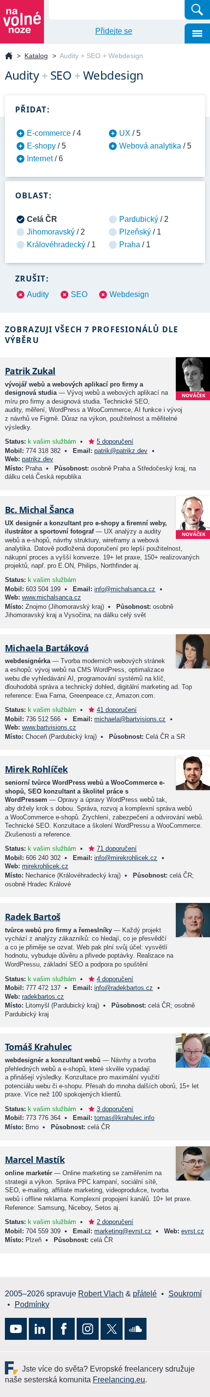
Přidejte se (113, 31)
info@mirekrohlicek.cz (125, 857)
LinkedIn (40, 1329)
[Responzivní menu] (197, 33)
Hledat (197, 10)
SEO (79, 294)
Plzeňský (135, 232)
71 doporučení (117, 848)
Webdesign (129, 294)
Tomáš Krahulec (38, 1047)
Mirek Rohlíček (36, 769)
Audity (38, 294)
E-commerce (49, 133)
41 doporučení (117, 709)
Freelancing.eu (13, 1368)
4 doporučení (115, 979)
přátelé (145, 1294)
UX (124, 133)
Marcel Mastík (34, 1159)
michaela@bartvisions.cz (130, 719)
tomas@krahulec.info (124, 1117)
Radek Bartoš (33, 917)
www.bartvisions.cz (49, 727)
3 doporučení (115, 1109)
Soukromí (185, 1294)
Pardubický (138, 219)
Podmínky (32, 1304)
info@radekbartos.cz (123, 987)
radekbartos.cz (43, 996)
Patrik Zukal (30, 371)
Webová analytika (150, 146)
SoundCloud (136, 1329)
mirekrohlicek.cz (45, 866)
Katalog (36, 56)
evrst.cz (192, 1231)
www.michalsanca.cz (51, 597)
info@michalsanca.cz (124, 589)
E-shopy (41, 146)
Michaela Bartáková (46, 648)
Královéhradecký (56, 244)
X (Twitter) (112, 1329)
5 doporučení (115, 441)
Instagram (88, 1329)
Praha (129, 244)
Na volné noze (9, 56)
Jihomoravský (51, 232)
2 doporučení (115, 1221)
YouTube (16, 1329)
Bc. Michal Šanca (39, 510)
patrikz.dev (37, 459)
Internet (40, 158)
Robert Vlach (101, 1294)
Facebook (64, 1329)
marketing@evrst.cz (122, 1231)
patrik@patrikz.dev (120, 450)
